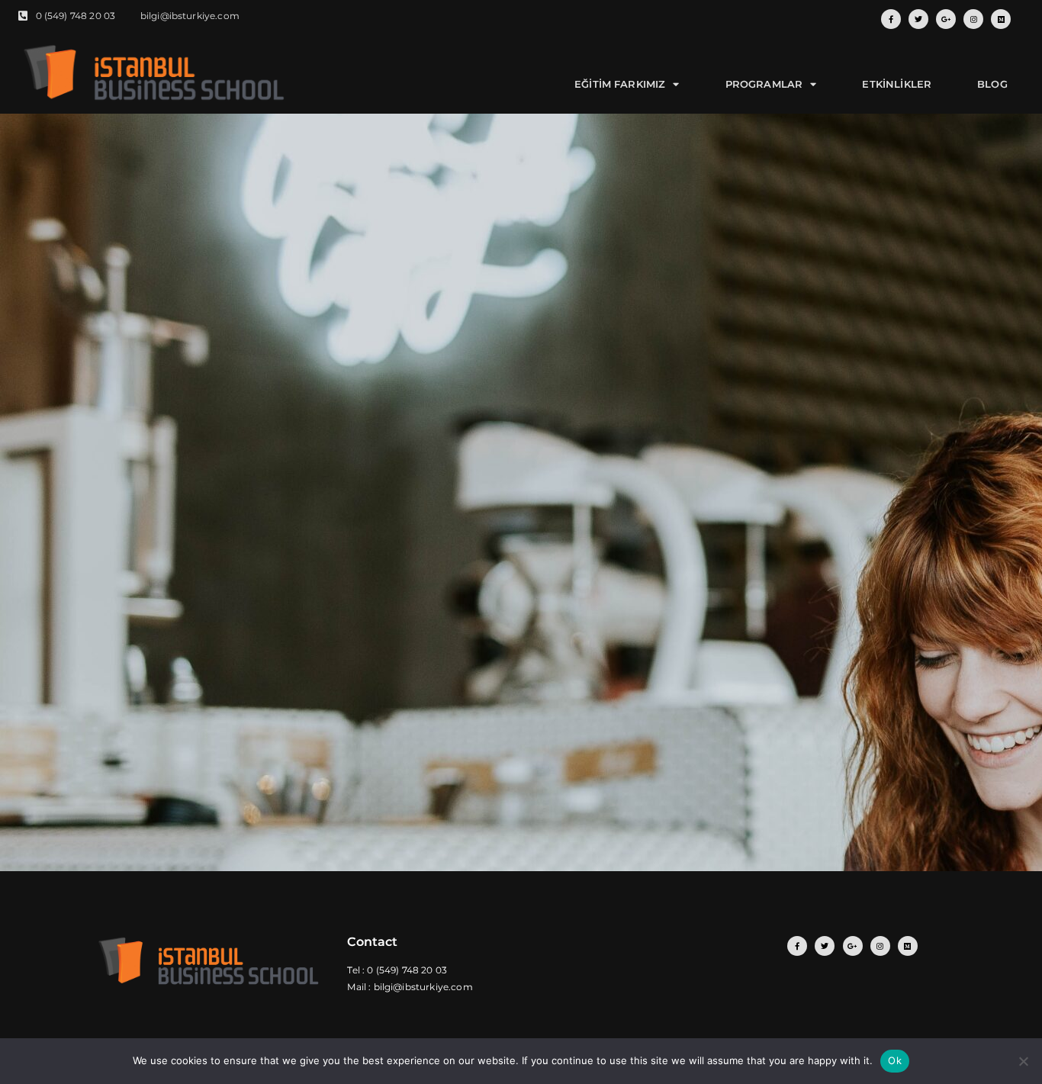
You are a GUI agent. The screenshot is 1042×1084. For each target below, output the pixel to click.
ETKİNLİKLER (896, 84)
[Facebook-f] (891, 19)
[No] (1023, 1061)
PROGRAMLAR (764, 84)
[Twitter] (918, 19)
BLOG (992, 84)
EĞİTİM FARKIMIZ (619, 84)
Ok (895, 1060)
